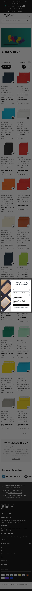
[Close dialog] (30, 280)
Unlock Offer (21, 304)
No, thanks (21, 309)
